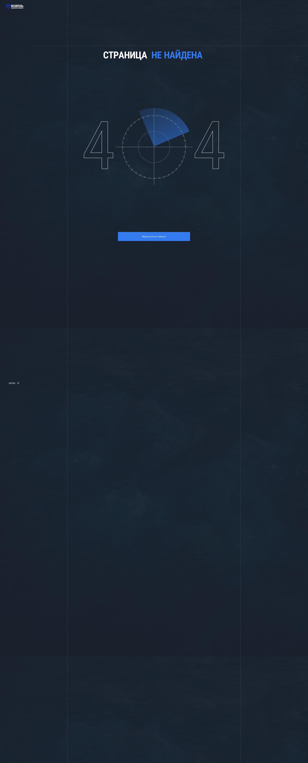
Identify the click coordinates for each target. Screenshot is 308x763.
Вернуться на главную (154, 236)
